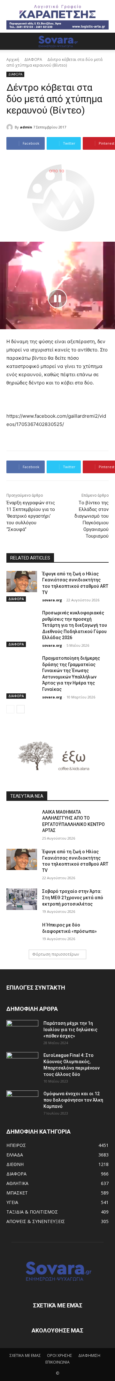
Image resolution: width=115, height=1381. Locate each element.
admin (26, 127)
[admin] (10, 127)
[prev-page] (10, 709)
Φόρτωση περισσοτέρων (55, 954)
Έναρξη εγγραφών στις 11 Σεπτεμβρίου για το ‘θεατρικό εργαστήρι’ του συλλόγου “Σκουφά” (30, 516)
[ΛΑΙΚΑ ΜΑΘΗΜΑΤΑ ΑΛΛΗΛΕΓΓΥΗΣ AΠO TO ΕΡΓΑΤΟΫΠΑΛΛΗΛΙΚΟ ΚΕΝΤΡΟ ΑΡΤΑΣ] (21, 819)
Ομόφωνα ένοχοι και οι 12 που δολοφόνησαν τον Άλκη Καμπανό (73, 1100)
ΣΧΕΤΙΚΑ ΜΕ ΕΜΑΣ (25, 1355)
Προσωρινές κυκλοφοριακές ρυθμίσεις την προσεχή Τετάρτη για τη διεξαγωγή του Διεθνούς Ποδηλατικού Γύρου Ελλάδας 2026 (74, 625)
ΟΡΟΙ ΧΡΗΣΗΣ (59, 1355)
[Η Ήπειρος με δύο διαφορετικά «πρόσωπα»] (21, 932)
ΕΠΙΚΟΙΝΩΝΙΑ (57, 1362)
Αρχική (12, 59)
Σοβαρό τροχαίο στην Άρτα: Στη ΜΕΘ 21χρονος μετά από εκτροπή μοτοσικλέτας (72, 897)
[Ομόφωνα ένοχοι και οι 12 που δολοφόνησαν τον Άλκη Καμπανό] (22, 1101)
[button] (11, 41)
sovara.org (52, 600)
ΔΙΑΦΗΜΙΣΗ (89, 1355)
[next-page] (21, 709)
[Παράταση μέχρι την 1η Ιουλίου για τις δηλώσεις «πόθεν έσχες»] (22, 1031)
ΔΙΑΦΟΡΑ (33, 59)
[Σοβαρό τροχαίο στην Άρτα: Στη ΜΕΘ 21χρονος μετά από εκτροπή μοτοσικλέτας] (21, 899)
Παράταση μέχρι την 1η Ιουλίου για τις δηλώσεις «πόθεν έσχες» (70, 1029)
